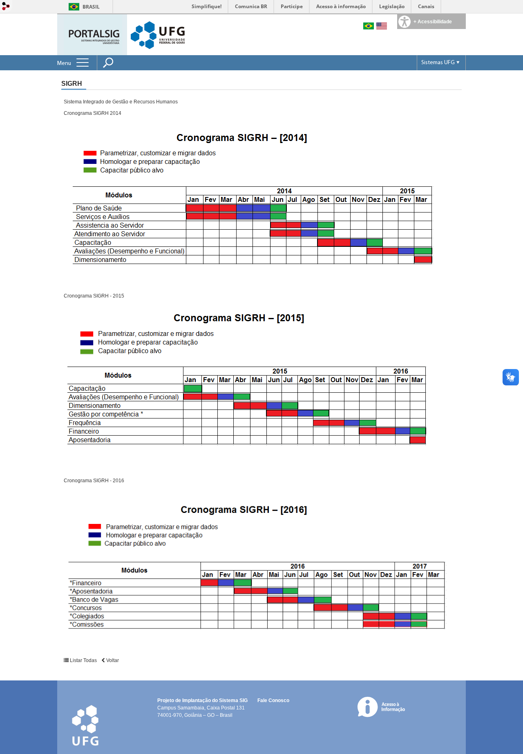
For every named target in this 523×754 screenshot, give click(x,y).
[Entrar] (6, 6)
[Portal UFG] (158, 34)
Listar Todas (83, 660)
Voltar (112, 660)
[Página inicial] (93, 34)
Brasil (91, 6)
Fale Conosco (273, 700)
